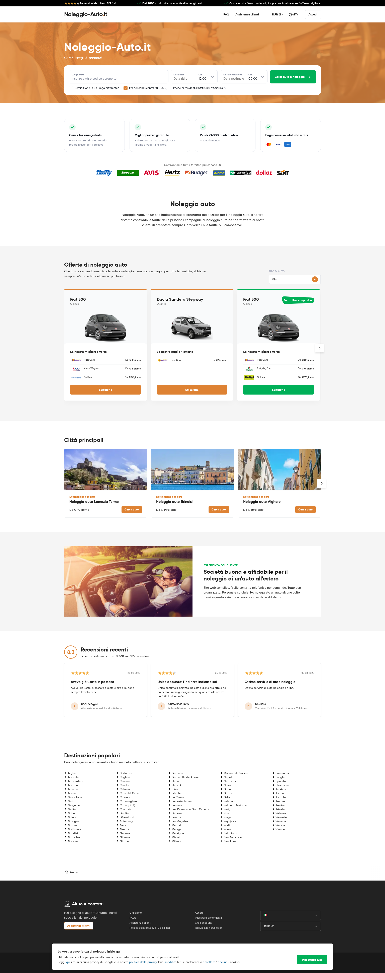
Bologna (73, 821)
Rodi (227, 825)
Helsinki (177, 785)
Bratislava (74, 829)
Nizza (227, 785)
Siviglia (280, 777)
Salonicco (230, 833)
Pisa (226, 813)
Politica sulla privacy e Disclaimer (150, 927)
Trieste (280, 809)
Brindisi (73, 833)
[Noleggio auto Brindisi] (192, 469)
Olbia (227, 789)
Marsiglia (178, 833)
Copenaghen (128, 801)
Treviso (280, 805)
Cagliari (125, 777)
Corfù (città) (127, 805)
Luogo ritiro (78, 74)
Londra (176, 817)
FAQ (226, 14)
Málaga (176, 829)
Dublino (125, 813)
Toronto (281, 797)
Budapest (126, 773)
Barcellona (75, 797)
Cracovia (125, 809)
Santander (282, 773)
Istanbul (177, 793)
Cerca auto (132, 509)
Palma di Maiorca (235, 805)
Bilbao (72, 813)
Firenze (124, 829)
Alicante (73, 777)
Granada (177, 773)
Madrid (176, 825)
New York (230, 781)
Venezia (281, 821)
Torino (280, 793)
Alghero (73, 773)
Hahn (175, 781)
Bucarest (73, 841)
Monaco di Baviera (236, 773)
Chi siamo (136, 912)
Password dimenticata (208, 917)
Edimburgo (127, 821)
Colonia (125, 797)
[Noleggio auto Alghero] (279, 469)
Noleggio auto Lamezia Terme (94, 501)
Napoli (228, 777)
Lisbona (177, 813)
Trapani (281, 801)
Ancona (73, 785)
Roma (227, 829)
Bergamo (74, 805)
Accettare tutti (312, 959)
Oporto (228, 793)
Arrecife (73, 789)
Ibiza (175, 789)
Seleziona (105, 390)
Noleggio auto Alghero (262, 501)
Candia (124, 785)
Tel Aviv (281, 789)
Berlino (72, 809)
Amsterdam (75, 781)
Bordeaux (74, 825)
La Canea (178, 797)
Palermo (229, 801)
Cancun (125, 781)
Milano (176, 841)
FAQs (133, 917)
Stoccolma (283, 785)
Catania (125, 789)
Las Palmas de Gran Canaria (190, 809)
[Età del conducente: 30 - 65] (126, 88)
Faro (123, 825)
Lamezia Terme (181, 801)
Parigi (227, 809)
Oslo (227, 797)
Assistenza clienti (247, 14)
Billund (72, 817)
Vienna (280, 829)
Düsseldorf (127, 817)
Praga (227, 817)
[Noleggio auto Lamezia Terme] (105, 469)
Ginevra (125, 837)
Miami (176, 837)
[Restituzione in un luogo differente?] (71, 88)
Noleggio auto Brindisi (174, 501)
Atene (72, 793)
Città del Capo (129, 793)
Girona (124, 841)
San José (230, 841)
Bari (70, 801)
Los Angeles (180, 821)
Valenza (281, 813)
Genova (125, 833)
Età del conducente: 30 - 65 (146, 88)
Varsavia (281, 817)
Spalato (281, 781)
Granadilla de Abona (185, 777)
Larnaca (177, 805)
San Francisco (233, 837)
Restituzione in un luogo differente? (96, 88)
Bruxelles (74, 837)
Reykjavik (230, 821)
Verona (280, 825)
